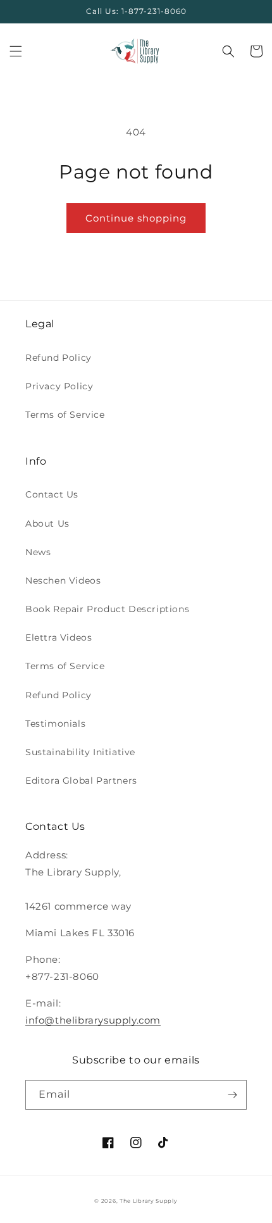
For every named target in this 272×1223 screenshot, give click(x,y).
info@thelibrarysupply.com (93, 1020)
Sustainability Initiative (80, 752)
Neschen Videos (63, 580)
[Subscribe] (232, 1095)
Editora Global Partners (81, 780)
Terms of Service (65, 414)
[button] (16, 51)
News (38, 552)
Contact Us (51, 494)
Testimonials (55, 723)
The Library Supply (149, 1201)
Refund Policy (58, 357)
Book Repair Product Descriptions (107, 609)
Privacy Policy (59, 386)
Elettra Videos (58, 637)
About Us (47, 523)
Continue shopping (136, 218)
